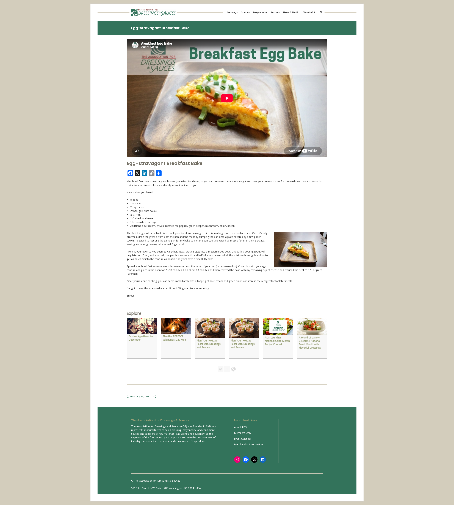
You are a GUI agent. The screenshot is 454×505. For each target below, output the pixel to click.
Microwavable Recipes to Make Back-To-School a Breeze (243, 340)
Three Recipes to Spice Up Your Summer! (176, 338)
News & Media (291, 12)
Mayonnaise (260, 12)
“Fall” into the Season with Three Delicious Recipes (277, 340)
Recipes (275, 12)
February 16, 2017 (140, 396)
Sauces (245, 12)
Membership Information (248, 444)
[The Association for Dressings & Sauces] (153, 12)
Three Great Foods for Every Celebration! (141, 338)
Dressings (232, 12)
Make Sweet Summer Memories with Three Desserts (209, 340)
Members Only (242, 433)
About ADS (309, 12)
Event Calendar (242, 438)
